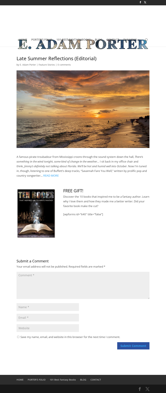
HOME (23, 40)
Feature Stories (47, 64)
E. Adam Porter (28, 64)
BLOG (98, 40)
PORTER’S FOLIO (41, 40)
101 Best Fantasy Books (63, 379)
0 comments (64, 64)
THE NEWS (130, 40)
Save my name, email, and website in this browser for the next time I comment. (70, 337)
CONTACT (112, 40)
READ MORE (51, 175)
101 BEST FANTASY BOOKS (73, 40)
